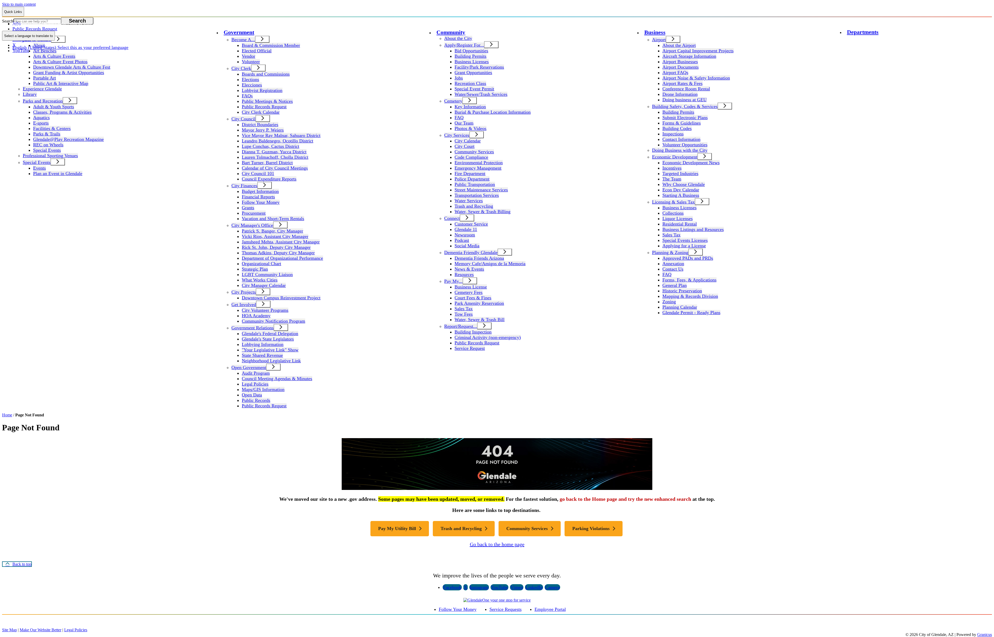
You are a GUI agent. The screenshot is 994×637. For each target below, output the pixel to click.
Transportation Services (477, 195)
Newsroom (465, 234)
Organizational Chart (261, 263)
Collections (673, 213)
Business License (471, 286)
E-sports (41, 123)
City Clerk (241, 68)
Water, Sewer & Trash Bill (480, 319)
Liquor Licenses (677, 218)
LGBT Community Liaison (267, 274)
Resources (464, 274)
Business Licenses (472, 61)
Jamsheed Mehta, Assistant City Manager (281, 241)
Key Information (470, 106)
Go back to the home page (497, 544)
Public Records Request (264, 106)
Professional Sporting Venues (50, 155)
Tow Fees (464, 314)
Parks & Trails (46, 133)
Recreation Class (470, 83)
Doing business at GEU (684, 99)
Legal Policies (255, 384)
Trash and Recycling (474, 206)
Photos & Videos (470, 128)
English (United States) (70, 23)
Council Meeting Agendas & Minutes (277, 378)
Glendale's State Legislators (268, 339)
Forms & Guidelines (681, 123)
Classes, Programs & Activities (62, 112)
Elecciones (252, 85)
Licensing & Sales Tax (673, 202)
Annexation (673, 263)
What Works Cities (259, 280)
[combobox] (28, 36)
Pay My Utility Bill (397, 528)
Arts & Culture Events (54, 56)
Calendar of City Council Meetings (275, 168)
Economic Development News (691, 162)
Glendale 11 (466, 229)
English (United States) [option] (70, 47)
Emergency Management (478, 168)
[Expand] (46, 32)
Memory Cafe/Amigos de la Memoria (490, 263)
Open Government (248, 367)
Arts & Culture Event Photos (60, 61)
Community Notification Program (273, 321)
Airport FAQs (675, 72)
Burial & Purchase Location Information (493, 112)
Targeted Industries (680, 173)
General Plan (674, 285)
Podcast (462, 240)
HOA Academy (256, 315)
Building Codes (677, 128)
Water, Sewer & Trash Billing (482, 211)
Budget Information (260, 191)
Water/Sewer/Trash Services (481, 94)
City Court (464, 146)
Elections (250, 79)
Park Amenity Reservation (479, 303)
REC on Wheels (48, 144)
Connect (452, 218)
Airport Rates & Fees (682, 83)
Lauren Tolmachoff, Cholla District (275, 157)
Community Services (474, 151)
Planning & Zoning (670, 252)
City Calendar (468, 140)
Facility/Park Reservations (479, 67)
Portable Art (44, 78)
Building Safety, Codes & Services (685, 106)
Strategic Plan (255, 269)
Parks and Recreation (43, 101)
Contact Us (672, 269)
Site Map (9, 630)
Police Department (472, 179)
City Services (456, 135)
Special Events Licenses (685, 240)
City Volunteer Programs (265, 310)
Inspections (673, 133)
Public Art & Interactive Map (60, 83)
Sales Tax (464, 308)
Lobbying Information (262, 344)
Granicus (984, 634)
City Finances (244, 185)
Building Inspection (473, 332)
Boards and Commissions (266, 74)
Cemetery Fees (469, 292)
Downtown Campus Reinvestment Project (281, 297)
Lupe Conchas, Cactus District (270, 146)
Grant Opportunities (473, 72)
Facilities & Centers (52, 128)
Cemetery (453, 101)
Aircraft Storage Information (689, 56)
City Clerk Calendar (261, 112)
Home (7, 415)
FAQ (459, 117)
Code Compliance (471, 157)
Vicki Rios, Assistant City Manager (275, 236)
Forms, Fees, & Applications (689, 280)
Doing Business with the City (679, 150)
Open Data (252, 394)
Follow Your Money (261, 202)
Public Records (256, 400)
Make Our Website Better (40, 630)
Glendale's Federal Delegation (270, 333)
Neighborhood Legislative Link (271, 360)
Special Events (47, 150)
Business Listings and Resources (693, 229)
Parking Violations (591, 528)
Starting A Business (680, 195)
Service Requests (505, 609)
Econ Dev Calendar (680, 189)
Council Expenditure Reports (269, 179)
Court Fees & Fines (473, 297)
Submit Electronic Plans (685, 117)
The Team (671, 179)
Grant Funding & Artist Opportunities (68, 72)
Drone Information (680, 94)
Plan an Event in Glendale (57, 173)
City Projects (243, 292)
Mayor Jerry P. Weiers (263, 130)
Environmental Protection (479, 162)
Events (39, 168)
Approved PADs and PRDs (687, 258)
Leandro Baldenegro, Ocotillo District (277, 140)
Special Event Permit (474, 88)
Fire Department (470, 173)
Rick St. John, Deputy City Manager (276, 247)
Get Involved (243, 304)
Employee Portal (550, 609)
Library (30, 94)
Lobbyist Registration (262, 90)
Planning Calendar (679, 307)
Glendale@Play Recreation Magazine (68, 139)
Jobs (459, 78)
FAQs (247, 95)
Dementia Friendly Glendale (471, 252)
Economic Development (674, 157)
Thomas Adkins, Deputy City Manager (278, 252)
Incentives (672, 168)
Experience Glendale (42, 88)
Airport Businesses (680, 61)
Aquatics (41, 117)
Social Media (467, 245)
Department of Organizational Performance (282, 258)
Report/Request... (460, 326)
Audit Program (256, 373)
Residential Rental (679, 224)
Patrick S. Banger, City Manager (272, 231)
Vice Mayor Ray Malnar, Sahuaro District (281, 135)
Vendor (248, 56)
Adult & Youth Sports (53, 106)
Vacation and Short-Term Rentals (273, 218)
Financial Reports (258, 196)
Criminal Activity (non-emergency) (488, 337)
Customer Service (471, 224)
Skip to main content (19, 4)
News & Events (469, 269)
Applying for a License (684, 245)
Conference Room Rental (686, 88)
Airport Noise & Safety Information (696, 78)
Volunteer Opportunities (684, 144)
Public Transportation (475, 184)
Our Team (464, 123)
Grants (248, 207)
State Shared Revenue (262, 355)
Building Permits (470, 56)
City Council (243, 118)
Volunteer (251, 61)
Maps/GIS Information (263, 389)
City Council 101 (258, 173)
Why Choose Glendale (683, 184)
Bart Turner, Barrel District (267, 162)
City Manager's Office (252, 225)
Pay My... (453, 281)
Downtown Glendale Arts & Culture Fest (71, 67)
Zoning (669, 301)
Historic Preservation (682, 290)
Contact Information (681, 139)
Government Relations (252, 327)
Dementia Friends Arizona (479, 258)
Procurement (254, 213)
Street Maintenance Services (481, 189)
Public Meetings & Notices (267, 101)
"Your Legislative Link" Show (270, 349)
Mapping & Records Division (690, 296)
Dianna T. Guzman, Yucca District (274, 151)
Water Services (469, 200)
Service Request (470, 348)
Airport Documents (680, 67)
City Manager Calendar (264, 285)
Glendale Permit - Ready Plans (691, 312)
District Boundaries (260, 124)
